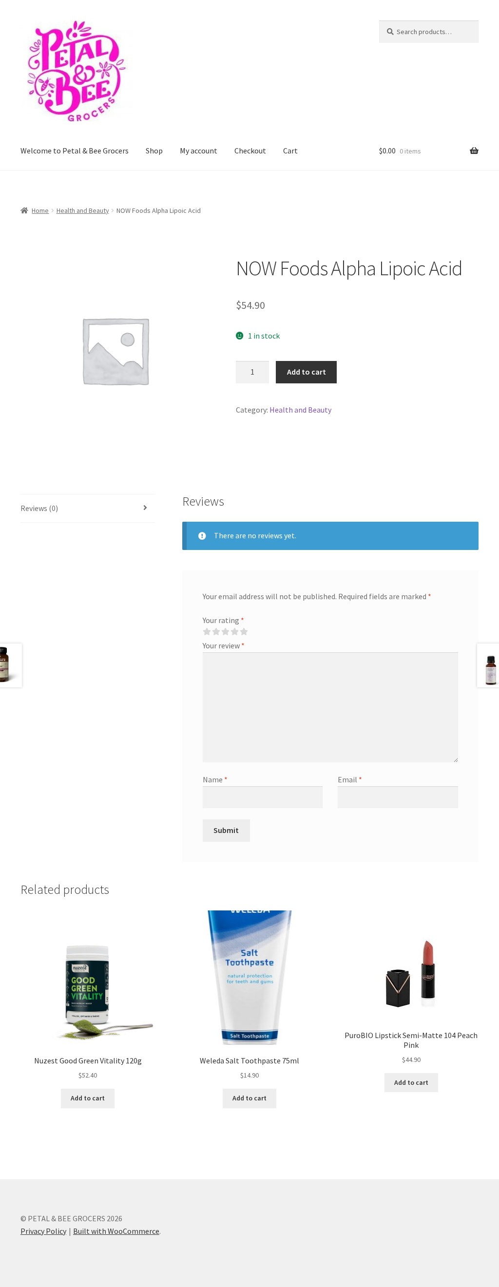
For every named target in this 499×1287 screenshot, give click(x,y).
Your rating (223, 620)
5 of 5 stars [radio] (244, 632)
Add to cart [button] (88, 1098)
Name (215, 779)
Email (350, 779)
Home (40, 210)
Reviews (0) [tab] (39, 508)
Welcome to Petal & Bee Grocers (74, 150)
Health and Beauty (83, 210)
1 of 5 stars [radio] (207, 632)
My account (198, 150)
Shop (154, 150)
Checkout (250, 150)
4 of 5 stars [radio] (234, 632)
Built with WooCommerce (116, 1231)
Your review (224, 645)
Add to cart (306, 372)
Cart (290, 150)
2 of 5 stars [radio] (216, 632)
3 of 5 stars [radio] (225, 632)
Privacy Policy (43, 1231)
